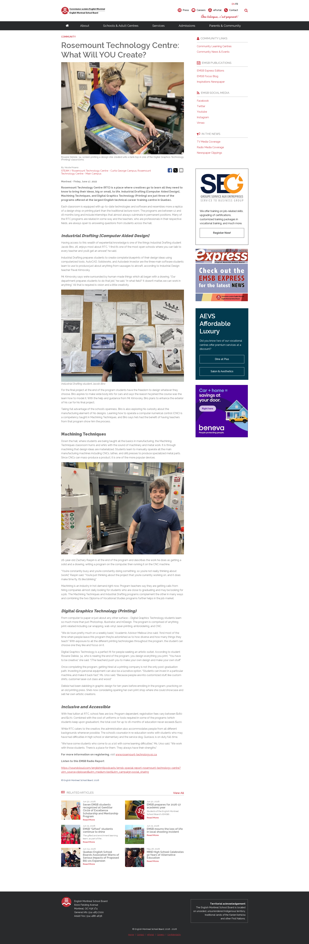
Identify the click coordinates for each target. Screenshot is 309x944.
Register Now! (222, 232)
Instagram (203, 117)
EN (233, 4)
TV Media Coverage (208, 141)
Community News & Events (213, 51)
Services (158, 25)
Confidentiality (174, 934)
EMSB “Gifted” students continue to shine (98, 830)
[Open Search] (246, 11)
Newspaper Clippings (209, 152)
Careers (160, 934)
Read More (89, 820)
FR (236, 4)
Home (131, 934)
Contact (140, 934)
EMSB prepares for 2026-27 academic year (164, 806)
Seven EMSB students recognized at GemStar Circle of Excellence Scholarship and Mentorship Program (100, 810)
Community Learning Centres (214, 46)
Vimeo (201, 122)
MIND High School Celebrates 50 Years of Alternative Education (165, 854)
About (84, 25)
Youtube (202, 111)
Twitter (201, 106)
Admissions (187, 25)
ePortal (150, 934)
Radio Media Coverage (210, 147)
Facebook (203, 100)
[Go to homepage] (67, 25)
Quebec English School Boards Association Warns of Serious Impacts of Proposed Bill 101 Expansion (101, 856)
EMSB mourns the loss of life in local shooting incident (165, 830)
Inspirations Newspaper (211, 81)
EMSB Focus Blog (207, 76)
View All (178, 793)
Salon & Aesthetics (222, 371)
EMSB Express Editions (210, 70)
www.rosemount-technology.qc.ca (136, 754)
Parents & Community (225, 25)
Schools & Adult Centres (120, 25)
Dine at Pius (222, 359)
